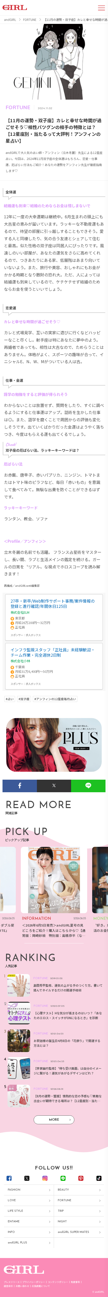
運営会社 (8, 1286)
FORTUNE (64, 1200)
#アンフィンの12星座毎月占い (55, 698)
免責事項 (75, 1282)
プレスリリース (12, 1282)
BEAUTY (63, 1190)
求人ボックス (33, 635)
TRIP (61, 1211)
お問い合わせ (22, 1286)
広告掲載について (41, 1286)
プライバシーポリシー (33, 1282)
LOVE (12, 1200)
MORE (54, 1119)
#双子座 (24, 698)
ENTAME (14, 1221)
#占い (10, 698)
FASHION (14, 1190)
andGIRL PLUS (17, 1242)
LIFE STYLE (15, 1211)
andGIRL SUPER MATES (73, 1232)
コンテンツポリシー (58, 1282)
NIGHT (62, 1221)
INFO (11, 1232)
